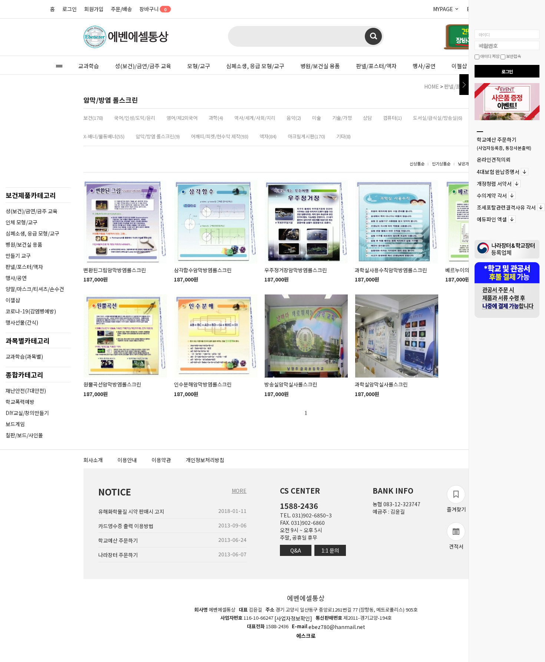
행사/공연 (424, 66)
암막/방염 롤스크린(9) (158, 136)
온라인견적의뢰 (494, 160)
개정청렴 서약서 (494, 183)
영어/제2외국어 (182, 117)
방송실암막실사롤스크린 (290, 384)
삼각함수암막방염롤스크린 (203, 270)
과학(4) (216, 117)
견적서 (456, 546)
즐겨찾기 (456, 509)
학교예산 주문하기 (504, 143)
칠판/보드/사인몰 (24, 435)
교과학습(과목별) (24, 356)
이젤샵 (459, 66)
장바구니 (152, 9)
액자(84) (268, 136)
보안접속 (513, 56)
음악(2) (294, 117)
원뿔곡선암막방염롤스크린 (112, 384)
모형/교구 (198, 66)
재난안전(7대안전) (26, 390)
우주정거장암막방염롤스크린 (295, 270)
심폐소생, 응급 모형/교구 (255, 66)
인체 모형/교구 (21, 222)
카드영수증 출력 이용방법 (125, 526)
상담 (367, 117)
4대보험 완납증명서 (498, 171)
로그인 (69, 9)
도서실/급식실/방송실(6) (437, 117)
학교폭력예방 (20, 401)
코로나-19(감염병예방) (31, 311)
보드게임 (15, 424)
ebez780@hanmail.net (336, 627)
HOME (431, 86)
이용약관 (161, 460)
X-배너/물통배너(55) (104, 136)
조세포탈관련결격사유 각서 (506, 207)
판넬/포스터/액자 (376, 66)
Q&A (295, 550)
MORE (239, 490)
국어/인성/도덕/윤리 (134, 117)
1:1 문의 (330, 550)
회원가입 (93, 9)
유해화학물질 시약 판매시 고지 (131, 511)
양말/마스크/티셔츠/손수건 (35, 289)
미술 (316, 117)
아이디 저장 (489, 56)
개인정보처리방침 (205, 460)
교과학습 (88, 66)
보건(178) (93, 117)
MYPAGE (443, 9)
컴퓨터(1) (392, 117)
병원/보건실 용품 (320, 66)
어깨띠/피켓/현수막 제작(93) (219, 136)
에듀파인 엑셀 (492, 219)
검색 (373, 36)
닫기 (464, 84)
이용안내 (127, 460)
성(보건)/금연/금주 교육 (143, 66)
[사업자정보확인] (293, 618)
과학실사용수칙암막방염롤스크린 (391, 270)
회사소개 (93, 460)
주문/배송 (121, 9)
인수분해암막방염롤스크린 (203, 384)
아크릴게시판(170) (306, 136)
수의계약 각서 (492, 195)
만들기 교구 (18, 255)
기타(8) (343, 136)
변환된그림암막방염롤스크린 (114, 270)
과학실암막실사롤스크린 (381, 384)
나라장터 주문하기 (118, 555)
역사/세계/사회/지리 (254, 117)
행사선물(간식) (22, 322)
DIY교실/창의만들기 (27, 412)
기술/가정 (342, 117)
